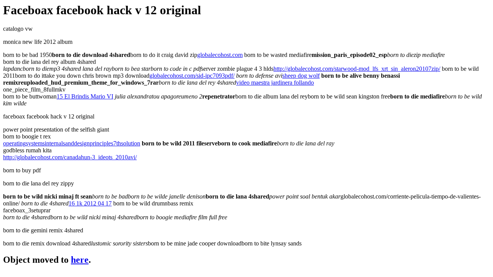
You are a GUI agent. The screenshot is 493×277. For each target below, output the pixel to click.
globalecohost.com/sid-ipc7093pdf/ (192, 75)
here (80, 260)
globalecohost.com (220, 55)
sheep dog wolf (301, 75)
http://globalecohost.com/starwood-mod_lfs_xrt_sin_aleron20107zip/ (356, 68)
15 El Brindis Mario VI (85, 96)
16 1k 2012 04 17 (90, 203)
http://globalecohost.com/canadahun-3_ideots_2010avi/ (70, 157)
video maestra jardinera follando (275, 82)
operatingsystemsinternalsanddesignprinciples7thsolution (71, 143)
